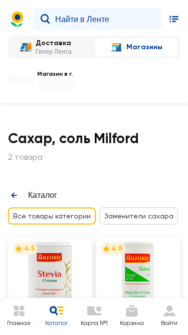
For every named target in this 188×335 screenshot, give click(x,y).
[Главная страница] (17, 19)
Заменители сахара (138, 216)
